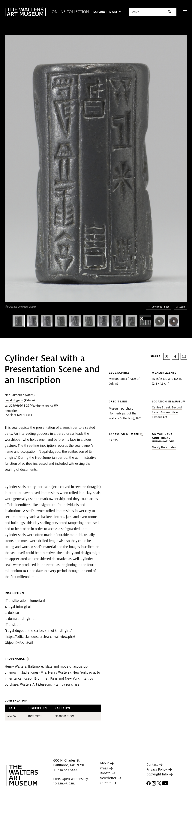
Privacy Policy (157, 769)
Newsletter (108, 778)
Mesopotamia (118, 379)
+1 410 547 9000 (65, 770)
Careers (106, 783)
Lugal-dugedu (14, 400)
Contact (152, 764)
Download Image (161, 306)
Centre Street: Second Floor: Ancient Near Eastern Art (167, 412)
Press (104, 768)
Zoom (182, 306)
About (105, 763)
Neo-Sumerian (14, 395)
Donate (105, 773)
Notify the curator (164, 447)
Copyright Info (157, 774)
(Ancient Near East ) (18, 415)
